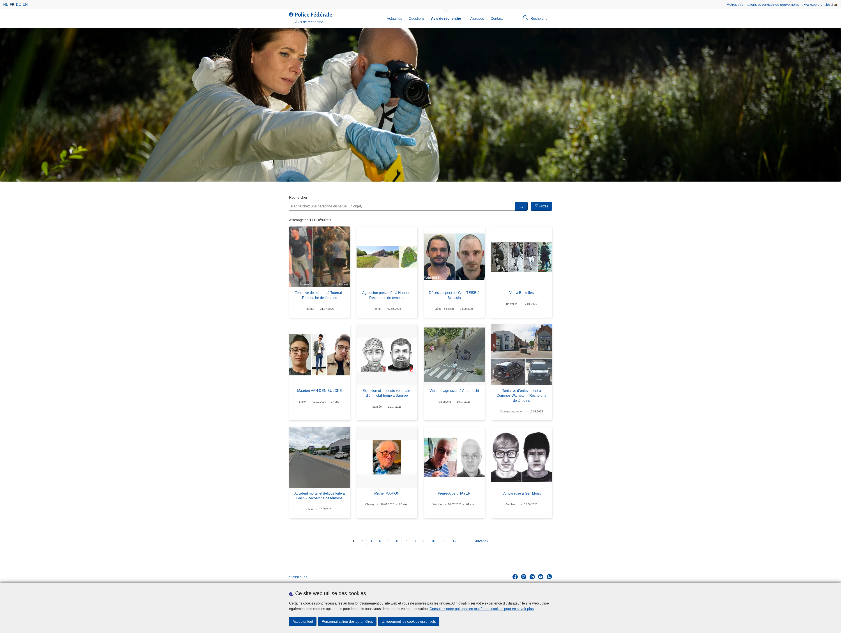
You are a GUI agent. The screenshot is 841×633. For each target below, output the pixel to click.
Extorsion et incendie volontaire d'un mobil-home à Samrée (386, 393)
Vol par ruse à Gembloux (521, 493)
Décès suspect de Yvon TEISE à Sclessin (454, 295)
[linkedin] (532, 576)
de (18, 4)
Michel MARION (386, 493)
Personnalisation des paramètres (347, 621)
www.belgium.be (817, 4)
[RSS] (549, 576)
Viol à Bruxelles (521, 293)
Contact (497, 18)
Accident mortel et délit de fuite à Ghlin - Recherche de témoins (319, 496)
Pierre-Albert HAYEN (454, 493)
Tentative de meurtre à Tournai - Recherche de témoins (319, 295)
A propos (477, 18)
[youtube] (540, 576)
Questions (416, 18)
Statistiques (298, 577)
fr (12, 4)
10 (433, 543)
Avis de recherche (446, 18)
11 (444, 543)
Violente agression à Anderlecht (454, 391)
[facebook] (515, 576)
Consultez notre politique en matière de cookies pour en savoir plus (481, 609)
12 (454, 543)
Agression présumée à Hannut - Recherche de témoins (387, 295)
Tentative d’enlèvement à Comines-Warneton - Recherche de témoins (521, 395)
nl (5, 4)
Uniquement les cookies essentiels (409, 621)
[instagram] (523, 576)
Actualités (394, 18)
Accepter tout (303, 621)
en (25, 4)
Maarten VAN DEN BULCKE (319, 391)
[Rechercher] (521, 206)
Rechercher (298, 197)
